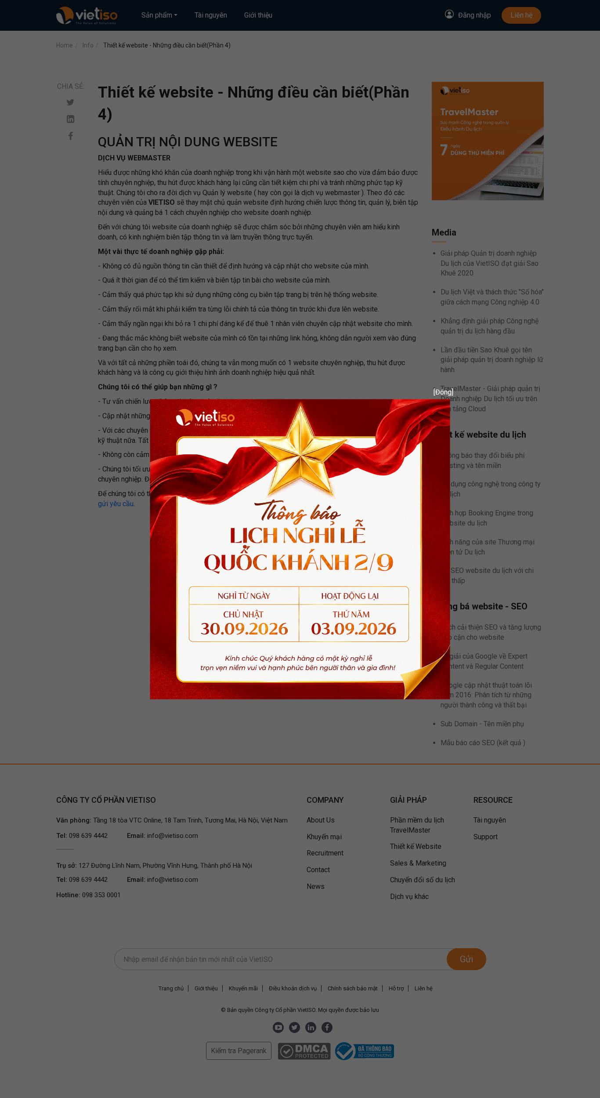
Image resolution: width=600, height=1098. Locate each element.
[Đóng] (440, 392)
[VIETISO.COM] (300, 548)
